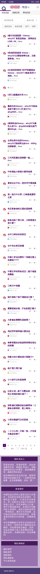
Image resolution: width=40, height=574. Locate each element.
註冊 (37, 2)
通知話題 (26, 12)
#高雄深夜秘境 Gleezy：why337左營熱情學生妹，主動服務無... (22, 55)
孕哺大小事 (13, 202)
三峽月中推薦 (14, 285)
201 (12, 448)
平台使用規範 (9, 560)
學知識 (3, 2)
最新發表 (8, 26)
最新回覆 (18, 26)
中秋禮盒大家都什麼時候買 (20, 171)
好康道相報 (13, 213)
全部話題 (5, 12)
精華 (34, 26)
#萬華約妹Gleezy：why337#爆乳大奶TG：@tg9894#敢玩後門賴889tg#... (22, 126)
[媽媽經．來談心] (20, 8)
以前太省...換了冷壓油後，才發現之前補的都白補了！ (22, 392)
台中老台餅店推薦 (16, 245)
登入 (32, 2)
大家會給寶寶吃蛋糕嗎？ (19, 319)
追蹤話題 (16, 12)
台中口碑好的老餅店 (17, 234)
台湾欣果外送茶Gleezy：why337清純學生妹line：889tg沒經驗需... (22, 143)
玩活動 (11, 2)
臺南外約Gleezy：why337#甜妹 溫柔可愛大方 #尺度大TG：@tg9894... (22, 109)
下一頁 (31, 448)
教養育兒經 (13, 46)
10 (4, 448)
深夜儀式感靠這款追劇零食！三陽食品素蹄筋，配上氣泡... (22, 407)
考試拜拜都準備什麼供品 (19, 331)
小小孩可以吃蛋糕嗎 (17, 379)
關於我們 (7, 549)
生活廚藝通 (13, 151)
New (20, 41)
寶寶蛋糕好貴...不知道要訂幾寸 (22, 308)
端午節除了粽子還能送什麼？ (21, 297)
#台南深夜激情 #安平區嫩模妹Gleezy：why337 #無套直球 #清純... (22, 72)
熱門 (27, 26)
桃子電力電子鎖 (15, 368)
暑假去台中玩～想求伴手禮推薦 (22, 182)
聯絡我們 (7, 551)
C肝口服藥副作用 (15, 94)
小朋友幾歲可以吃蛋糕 (18, 419)
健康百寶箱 (13, 99)
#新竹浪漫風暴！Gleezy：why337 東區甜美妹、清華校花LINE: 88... (22, 38)
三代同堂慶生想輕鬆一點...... (21, 157)
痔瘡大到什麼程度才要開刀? (20, 356)
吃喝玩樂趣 (13, 63)
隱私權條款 (8, 557)
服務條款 (7, 554)
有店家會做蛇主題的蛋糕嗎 (20, 208)
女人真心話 (13, 165)
